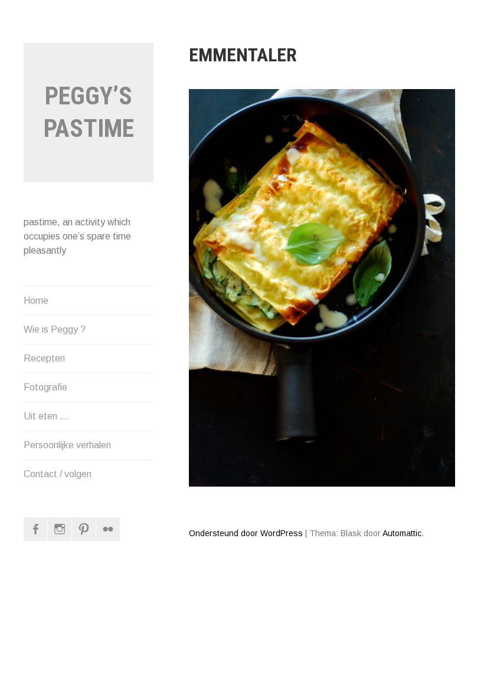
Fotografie (45, 387)
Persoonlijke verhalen (67, 445)
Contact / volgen (57, 474)
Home (36, 301)
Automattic (401, 533)
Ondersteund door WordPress (246, 533)
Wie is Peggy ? (55, 329)
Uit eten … (46, 416)
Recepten (44, 358)
